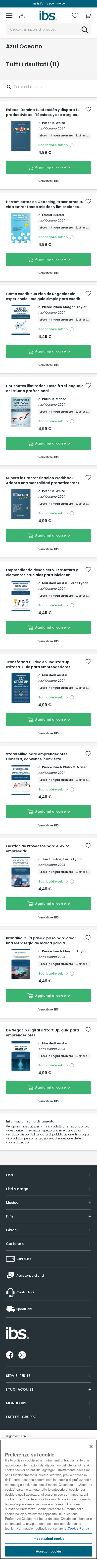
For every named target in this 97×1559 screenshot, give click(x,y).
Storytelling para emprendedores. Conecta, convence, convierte (37, 757)
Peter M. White (53, 123)
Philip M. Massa (54, 399)
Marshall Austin (54, 583)
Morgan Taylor (75, 307)
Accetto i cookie (48, 1551)
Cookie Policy (78, 1528)
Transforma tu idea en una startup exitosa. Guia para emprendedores (38, 664)
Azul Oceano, (47, 128)
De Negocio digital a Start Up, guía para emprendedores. (42, 1033)
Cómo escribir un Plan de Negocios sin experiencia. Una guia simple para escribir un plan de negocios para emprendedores (44, 296)
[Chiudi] (91, 1446)
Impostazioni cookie (48, 1538)
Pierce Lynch (52, 307)
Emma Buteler (53, 215)
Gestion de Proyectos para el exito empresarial (38, 849)
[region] (48, 1499)
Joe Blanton (51, 859)
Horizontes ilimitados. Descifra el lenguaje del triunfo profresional (45, 388)
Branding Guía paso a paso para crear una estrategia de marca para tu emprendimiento (41, 941)
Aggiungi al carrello (52, 167)
